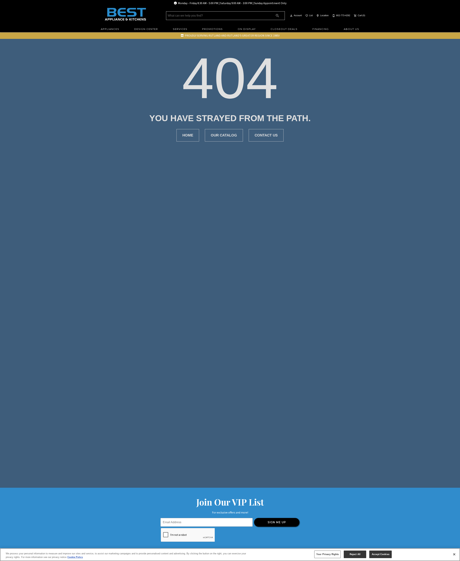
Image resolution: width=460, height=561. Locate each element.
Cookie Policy (75, 557)
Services (180, 29)
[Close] (454, 554)
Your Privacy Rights (327, 554)
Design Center (146, 29)
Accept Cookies (380, 554)
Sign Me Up (277, 522)
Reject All (355, 554)
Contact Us (266, 135)
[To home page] (125, 14)
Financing (320, 29)
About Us (351, 29)
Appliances (110, 29)
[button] (291, 16)
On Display (247, 29)
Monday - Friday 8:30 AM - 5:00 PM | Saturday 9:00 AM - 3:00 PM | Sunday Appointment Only (232, 3)
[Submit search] (277, 15)
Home (187, 135)
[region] (230, 554)
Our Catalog (224, 135)
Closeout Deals (284, 29)
